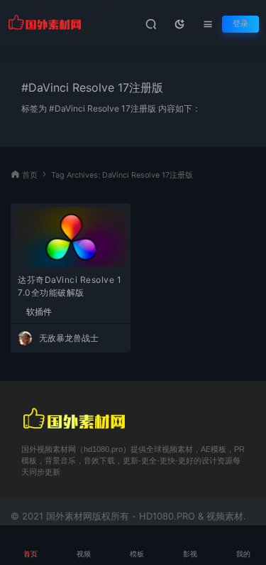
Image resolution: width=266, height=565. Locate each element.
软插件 (39, 312)
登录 (240, 23)
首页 (30, 175)
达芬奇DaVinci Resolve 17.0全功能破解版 (69, 286)
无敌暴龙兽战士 (69, 338)
